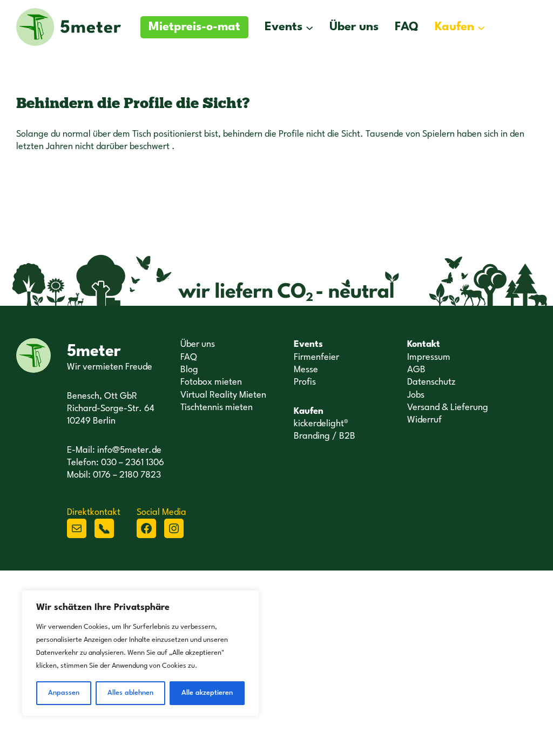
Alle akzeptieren (207, 692)
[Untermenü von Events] (309, 27)
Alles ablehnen (130, 692)
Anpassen (63, 692)
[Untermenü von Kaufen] (481, 27)
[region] (140, 653)
